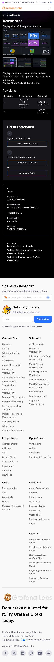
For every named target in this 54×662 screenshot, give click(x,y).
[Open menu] (49, 8)
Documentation (9, 488)
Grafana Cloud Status (13, 430)
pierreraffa (12, 221)
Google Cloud (9, 457)
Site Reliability (36, 391)
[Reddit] (48, 653)
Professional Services (40, 519)
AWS (4, 452)
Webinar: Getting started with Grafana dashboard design (24, 251)
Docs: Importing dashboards (20, 246)
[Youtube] (40, 653)
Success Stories (37, 506)
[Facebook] (5, 653)
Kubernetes (8, 466)
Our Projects (35, 444)
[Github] (31, 653)
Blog (4, 492)
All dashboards (13, 15)
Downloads (34, 452)
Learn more (44, 2)
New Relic (7, 475)
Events (5, 501)
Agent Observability (12, 365)
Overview (6, 344)
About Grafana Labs (39, 488)
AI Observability (37, 344)
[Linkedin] (23, 653)
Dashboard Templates (40, 457)
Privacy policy (36, 326)
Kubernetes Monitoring (13, 377)
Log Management (37, 396)
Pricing (5, 348)
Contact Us (34, 510)
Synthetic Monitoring (12, 401)
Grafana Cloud (28, 614)
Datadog (6, 470)
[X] (14, 653)
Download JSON (27, 173)
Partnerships (35, 497)
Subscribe (43, 319)
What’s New (8, 426)
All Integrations (9, 444)
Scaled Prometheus (38, 379)
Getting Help (35, 515)
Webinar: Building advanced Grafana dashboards (23, 258)
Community (7, 497)
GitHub (32, 448)
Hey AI (32, 524)
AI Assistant (8, 360)
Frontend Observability (13, 397)
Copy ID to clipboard (27, 162)
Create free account (27, 144)
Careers (33, 492)
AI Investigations (10, 421)
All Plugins (7, 448)
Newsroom (34, 501)
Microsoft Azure (10, 461)
